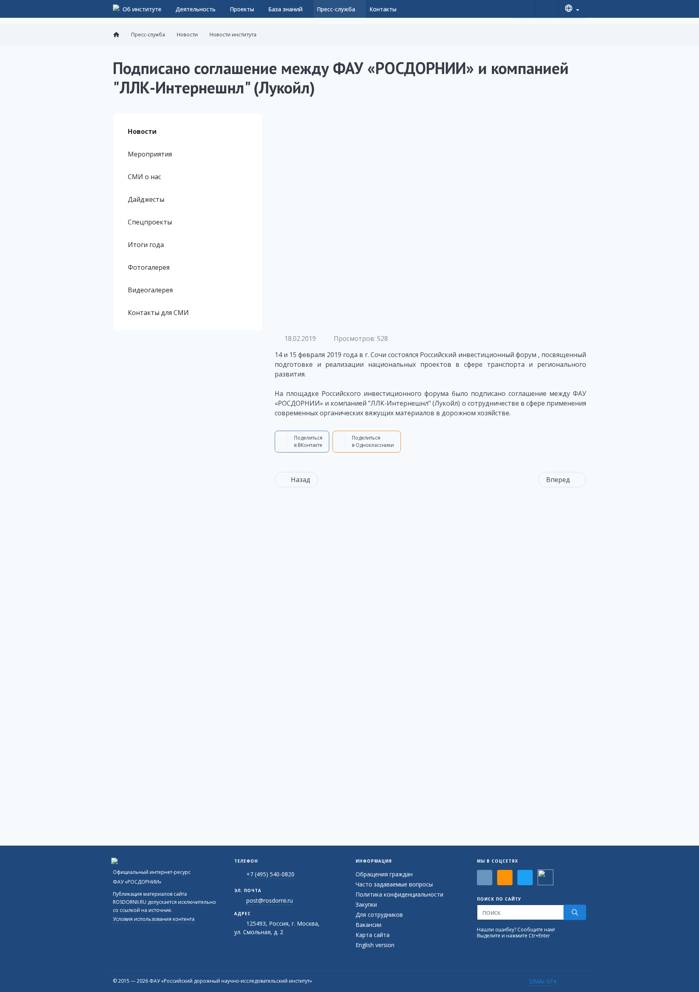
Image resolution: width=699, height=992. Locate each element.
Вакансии (368, 925)
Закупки (366, 904)
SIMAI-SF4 (542, 981)
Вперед (558, 479)
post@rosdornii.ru (269, 900)
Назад (300, 479)
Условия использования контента (154, 919)
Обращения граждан (384, 874)
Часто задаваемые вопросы (394, 884)
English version (375, 945)
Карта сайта (373, 935)
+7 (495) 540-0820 (270, 874)
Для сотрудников (379, 914)
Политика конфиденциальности (399, 894)
